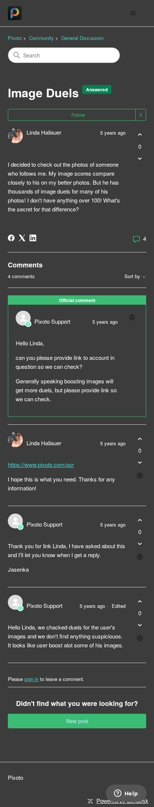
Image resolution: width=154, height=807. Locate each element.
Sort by (133, 276)
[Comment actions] (131, 317)
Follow (78, 115)
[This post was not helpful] (139, 158)
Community (41, 37)
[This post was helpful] (139, 134)
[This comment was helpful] (139, 438)
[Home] (15, 13)
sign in (31, 678)
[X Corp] (22, 238)
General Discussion (82, 37)
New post (77, 721)
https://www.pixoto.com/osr (41, 464)
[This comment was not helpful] (139, 462)
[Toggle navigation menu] (133, 13)
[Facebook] (11, 238)
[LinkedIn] (33, 238)
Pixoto (15, 37)
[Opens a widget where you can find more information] (126, 794)
